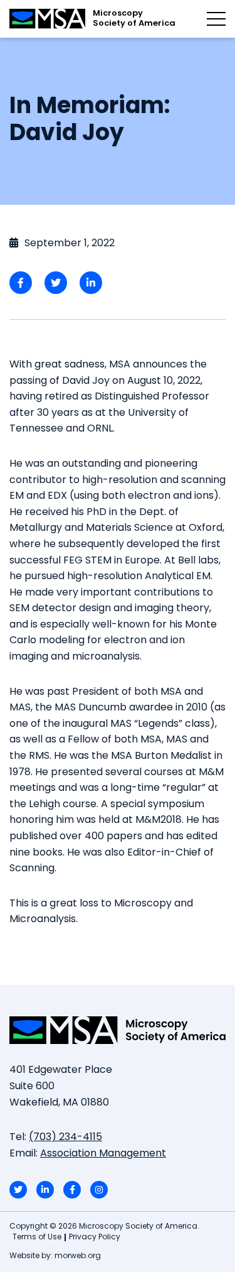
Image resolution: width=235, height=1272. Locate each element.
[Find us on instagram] (99, 1190)
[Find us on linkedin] (45, 1190)
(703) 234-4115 (65, 1138)
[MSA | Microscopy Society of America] (117, 1030)
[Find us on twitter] (18, 1190)
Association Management (103, 1154)
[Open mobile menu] (216, 18)
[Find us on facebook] (72, 1190)
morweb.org (78, 1256)
